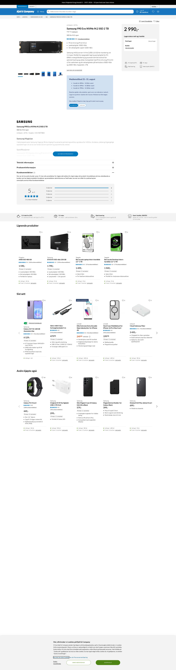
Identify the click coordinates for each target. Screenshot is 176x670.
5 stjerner (49, 188)
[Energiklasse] (26, 323)
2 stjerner (49, 197)
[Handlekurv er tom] (158, 11)
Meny (42, 12)
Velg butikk (33, 283)
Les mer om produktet (74, 70)
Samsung (75, 32)
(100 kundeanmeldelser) (35, 262)
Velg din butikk (129, 48)
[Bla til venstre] (19, 333)
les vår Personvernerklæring (78, 657)
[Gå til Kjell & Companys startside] (26, 11)
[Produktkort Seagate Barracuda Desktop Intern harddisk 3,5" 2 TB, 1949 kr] (116, 243)
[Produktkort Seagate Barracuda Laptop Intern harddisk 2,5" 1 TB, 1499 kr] (88, 243)
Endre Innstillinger (57, 663)
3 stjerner (49, 194)
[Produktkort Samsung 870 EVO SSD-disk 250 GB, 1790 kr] (59, 243)
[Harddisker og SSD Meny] (44, 17)
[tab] (22, 6)
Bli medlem (73, 105)
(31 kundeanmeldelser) (56, 332)
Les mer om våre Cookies (61, 657)
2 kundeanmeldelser (84, 39)
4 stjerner (49, 191)
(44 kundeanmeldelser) (109, 332)
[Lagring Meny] (29, 17)
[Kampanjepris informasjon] (89, 336)
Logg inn (82, 105)
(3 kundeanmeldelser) (92, 333)
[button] (20, 74)
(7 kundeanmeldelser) (145, 328)
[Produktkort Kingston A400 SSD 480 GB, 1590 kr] (31, 243)
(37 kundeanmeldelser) (92, 264)
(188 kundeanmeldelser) (30, 407)
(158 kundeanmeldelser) (63, 262)
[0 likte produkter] (153, 11)
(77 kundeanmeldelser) (120, 264)
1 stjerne (49, 200)
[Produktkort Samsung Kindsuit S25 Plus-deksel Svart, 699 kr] (141, 387)
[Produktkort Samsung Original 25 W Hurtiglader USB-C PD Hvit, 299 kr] (61, 387)
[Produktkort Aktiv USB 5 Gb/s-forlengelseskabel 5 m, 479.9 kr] (61, 310)
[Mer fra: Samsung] (24, 123)
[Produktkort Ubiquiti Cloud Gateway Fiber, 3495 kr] (141, 310)
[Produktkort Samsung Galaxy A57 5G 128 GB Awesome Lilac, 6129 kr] (35, 310)
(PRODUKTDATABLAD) (35, 323)
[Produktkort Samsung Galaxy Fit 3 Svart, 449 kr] (35, 387)
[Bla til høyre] (156, 333)
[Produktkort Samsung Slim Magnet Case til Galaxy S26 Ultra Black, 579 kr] (88, 387)
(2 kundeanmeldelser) (39, 334)
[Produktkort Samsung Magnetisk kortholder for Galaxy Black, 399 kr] (114, 387)
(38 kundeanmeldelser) (56, 409)
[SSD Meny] (49, 17)
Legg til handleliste (146, 21)
